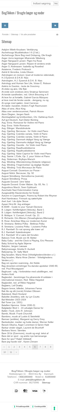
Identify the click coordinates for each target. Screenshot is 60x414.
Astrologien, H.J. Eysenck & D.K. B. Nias (22, 80)
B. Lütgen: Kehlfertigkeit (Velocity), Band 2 (23, 212)
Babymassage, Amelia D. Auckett (18, 249)
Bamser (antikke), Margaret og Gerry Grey (23, 319)
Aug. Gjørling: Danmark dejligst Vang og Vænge (26, 139)
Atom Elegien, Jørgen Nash (15, 114)
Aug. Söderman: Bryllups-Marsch (18, 159)
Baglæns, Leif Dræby (12, 285)
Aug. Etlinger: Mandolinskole (16, 128)
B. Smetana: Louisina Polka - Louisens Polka (24, 226)
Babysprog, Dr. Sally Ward (15, 251)
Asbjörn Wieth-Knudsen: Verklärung (20, 49)
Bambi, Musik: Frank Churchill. (17, 313)
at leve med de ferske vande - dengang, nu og (25, 100)
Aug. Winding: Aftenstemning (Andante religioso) (26, 162)
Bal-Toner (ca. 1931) (12, 302)
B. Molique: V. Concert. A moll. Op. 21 (21, 215)
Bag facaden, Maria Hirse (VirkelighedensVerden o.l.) (28, 254)
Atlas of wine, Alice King (13, 108)
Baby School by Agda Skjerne (16, 243)
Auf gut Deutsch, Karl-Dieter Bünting (20, 120)
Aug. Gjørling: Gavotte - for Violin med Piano (24, 145)
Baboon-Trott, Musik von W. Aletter (19, 238)
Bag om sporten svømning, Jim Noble (21, 263)
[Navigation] (5, 25)
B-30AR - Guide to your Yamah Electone (22, 207)
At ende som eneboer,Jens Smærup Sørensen (25, 92)
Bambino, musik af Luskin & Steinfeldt (21, 316)
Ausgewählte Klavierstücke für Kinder (20, 193)
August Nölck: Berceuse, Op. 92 (18, 173)
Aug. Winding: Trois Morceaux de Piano (22, 167)
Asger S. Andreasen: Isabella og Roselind (23, 66)
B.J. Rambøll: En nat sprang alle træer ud (23, 229)
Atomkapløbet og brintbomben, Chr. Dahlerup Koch (27, 117)
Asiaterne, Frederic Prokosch (16, 69)
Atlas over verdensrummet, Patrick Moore (23, 111)
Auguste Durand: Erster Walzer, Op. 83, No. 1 (25, 184)
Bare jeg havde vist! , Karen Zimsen (20, 341)
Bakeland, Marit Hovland (14, 294)
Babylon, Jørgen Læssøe (14, 246)
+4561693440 (25, 376)
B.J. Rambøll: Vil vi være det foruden (20, 235)
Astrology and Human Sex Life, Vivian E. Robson (26, 83)
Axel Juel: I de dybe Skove (15, 201)
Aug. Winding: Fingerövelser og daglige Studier (25, 165)
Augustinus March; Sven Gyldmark (19, 187)
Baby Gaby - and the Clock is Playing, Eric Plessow (27, 240)
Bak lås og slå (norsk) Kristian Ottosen (21, 291)
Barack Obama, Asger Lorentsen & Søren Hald (25, 324)
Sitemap (46, 382)
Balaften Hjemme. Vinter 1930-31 (18, 305)
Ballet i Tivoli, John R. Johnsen (17, 311)
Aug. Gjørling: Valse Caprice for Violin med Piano (26, 153)
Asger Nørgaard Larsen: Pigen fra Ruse (22, 61)
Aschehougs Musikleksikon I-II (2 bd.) (21, 52)
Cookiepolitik (40, 406)
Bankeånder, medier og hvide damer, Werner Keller (28, 322)
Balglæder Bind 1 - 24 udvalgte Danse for (22, 308)
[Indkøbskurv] (55, 25)
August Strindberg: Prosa (14, 178)
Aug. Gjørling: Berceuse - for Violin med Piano (25, 131)
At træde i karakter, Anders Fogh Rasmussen (24, 105)
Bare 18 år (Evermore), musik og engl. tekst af (25, 333)
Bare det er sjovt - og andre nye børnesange (24, 336)
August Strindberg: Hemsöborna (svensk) (23, 176)
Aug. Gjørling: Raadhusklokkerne (18, 148)
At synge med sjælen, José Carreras (20, 103)
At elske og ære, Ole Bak (14, 89)
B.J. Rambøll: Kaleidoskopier (16, 232)
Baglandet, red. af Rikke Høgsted (18, 282)
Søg (55, 3)
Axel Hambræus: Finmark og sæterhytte (22, 198)
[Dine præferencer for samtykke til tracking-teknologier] (54, 408)
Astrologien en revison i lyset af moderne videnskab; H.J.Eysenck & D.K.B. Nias (28, 76)
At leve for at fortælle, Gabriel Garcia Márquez (25, 97)
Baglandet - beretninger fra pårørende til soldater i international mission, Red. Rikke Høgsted (27, 278)
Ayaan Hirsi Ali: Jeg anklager (16, 204)
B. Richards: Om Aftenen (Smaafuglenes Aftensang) (28, 218)
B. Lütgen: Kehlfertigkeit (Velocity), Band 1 (23, 209)
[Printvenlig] (57, 34)
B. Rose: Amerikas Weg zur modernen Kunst (24, 221)
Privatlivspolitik (22, 406)
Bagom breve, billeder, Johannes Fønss (22, 288)
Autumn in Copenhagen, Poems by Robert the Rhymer (29, 195)
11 (11, 352)
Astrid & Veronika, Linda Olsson (17, 72)
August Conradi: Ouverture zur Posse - (21, 170)
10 (5, 352)
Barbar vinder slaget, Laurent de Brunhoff (23, 327)
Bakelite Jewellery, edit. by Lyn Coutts (21, 296)
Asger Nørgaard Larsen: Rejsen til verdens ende (26, 63)
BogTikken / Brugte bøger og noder (23, 12)
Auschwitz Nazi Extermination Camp (20, 190)
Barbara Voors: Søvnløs (14, 330)
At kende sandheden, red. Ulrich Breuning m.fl (25, 94)
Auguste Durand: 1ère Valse (16, 181)
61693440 (50, 376)
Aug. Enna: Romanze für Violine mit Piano (23, 122)
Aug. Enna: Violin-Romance (15, 125)
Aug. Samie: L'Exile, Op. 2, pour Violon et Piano (26, 156)
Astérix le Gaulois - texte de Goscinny (21, 86)
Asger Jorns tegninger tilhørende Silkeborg (23, 58)
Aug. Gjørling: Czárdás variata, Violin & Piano (24, 134)
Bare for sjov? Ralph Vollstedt (16, 339)
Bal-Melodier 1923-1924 (14, 299)
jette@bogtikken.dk (35, 379)
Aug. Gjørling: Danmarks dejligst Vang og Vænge (26, 142)
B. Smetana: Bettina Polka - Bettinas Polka (23, 223)
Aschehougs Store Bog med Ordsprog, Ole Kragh (27, 55)
